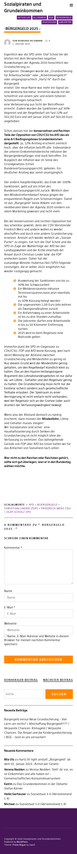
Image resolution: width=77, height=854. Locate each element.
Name (8, 591)
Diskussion (49, 22)
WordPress (22, 841)
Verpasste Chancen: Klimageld (24, 728)
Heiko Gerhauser (15, 794)
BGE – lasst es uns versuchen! (26, 737)
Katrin (8, 784)
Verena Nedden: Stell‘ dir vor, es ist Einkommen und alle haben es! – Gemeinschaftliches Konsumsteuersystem (38, 774)
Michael (9, 804)
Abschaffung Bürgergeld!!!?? (48, 724)
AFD (31, 504)
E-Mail (8, 607)
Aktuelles (24, 17)
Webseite (10, 623)
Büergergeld (47, 504)
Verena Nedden (14, 769)
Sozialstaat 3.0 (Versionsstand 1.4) (42, 804)
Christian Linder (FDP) (21, 508)
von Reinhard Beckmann (28, 40)
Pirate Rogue (19, 844)
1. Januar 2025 (21, 44)
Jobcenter (65, 22)
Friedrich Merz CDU (56, 508)
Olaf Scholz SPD (18, 512)
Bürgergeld (64, 17)
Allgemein (39, 17)
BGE (51, 17)
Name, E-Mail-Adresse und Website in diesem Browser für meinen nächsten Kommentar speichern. (36, 640)
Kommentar (13, 547)
